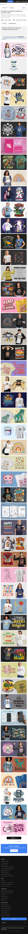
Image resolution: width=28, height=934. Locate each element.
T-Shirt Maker (4, 912)
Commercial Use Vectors (7, 868)
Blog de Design (5, 861)
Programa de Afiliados (6, 892)
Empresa (3, 894)
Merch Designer (5, 904)
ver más (4, 39)
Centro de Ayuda (5, 886)
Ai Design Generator (6, 906)
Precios (3, 880)
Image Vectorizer (5, 910)
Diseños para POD (5, 870)
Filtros (4, 23)
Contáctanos (4, 898)
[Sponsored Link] (14, 31)
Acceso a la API (5, 896)
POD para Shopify (5, 874)
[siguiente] (16, 841)
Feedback (3, 900)
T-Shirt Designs (5, 863)
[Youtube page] (16, 930)
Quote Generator (5, 914)
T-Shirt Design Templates (7, 867)
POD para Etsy (4, 872)
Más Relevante (12, 23)
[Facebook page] (12, 930)
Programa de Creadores (7, 891)
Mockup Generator (6, 908)
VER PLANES (14, 850)
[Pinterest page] (14, 930)
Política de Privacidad (6, 884)
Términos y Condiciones (7, 882)
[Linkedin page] (18, 930)
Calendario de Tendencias (8, 876)
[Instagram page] (10, 930)
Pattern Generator (5, 915)
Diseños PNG (4, 865)
